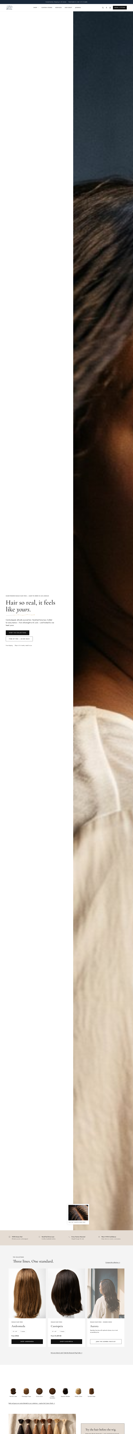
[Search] (103, 7)
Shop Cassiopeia (66, 1341)
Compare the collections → (112, 1262)
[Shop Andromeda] (27, 1293)
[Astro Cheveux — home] (9, 8)
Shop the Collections (17, 633)
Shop (35, 7)
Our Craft (68, 7)
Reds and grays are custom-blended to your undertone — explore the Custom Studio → (32, 1403)
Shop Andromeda (27, 1341)
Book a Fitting (120, 7)
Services (58, 7)
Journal (78, 7)
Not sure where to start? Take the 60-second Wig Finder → (66, 1353)
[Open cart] (110, 7)
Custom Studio (47, 7)
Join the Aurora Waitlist (106, 1341)
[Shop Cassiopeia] (66, 1293)
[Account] (106, 7)
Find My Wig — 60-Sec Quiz (19, 639)
